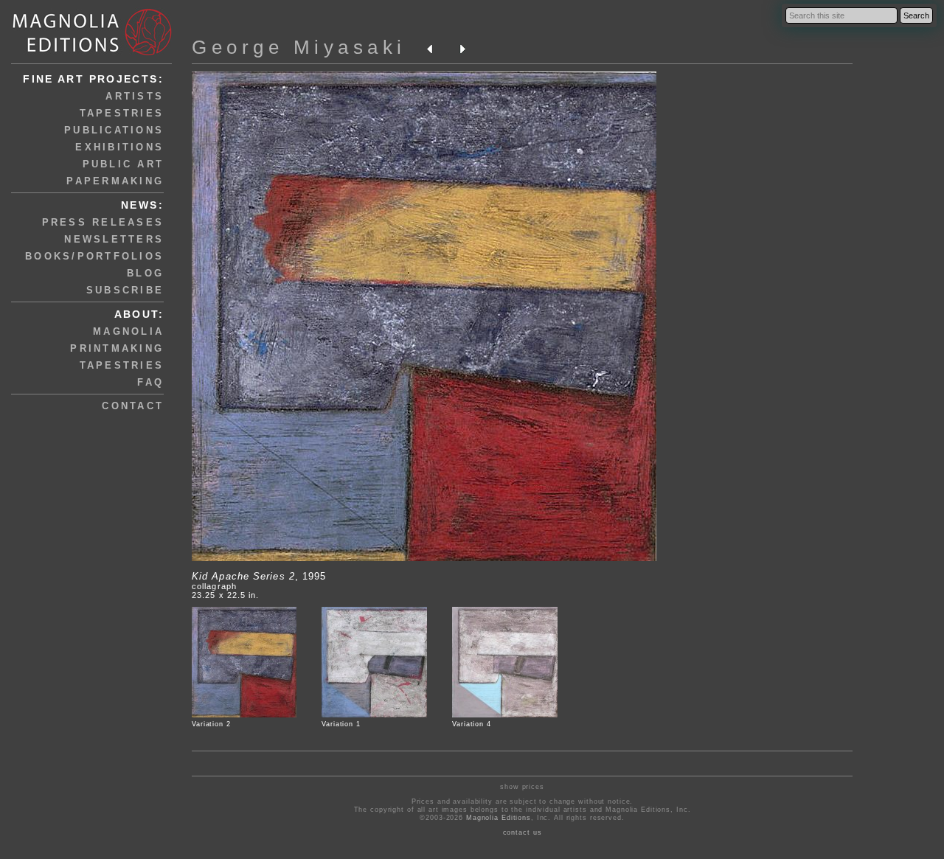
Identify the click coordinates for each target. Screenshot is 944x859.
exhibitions (119, 147)
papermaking (115, 181)
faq (150, 382)
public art (123, 164)
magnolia (128, 331)
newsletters (114, 239)
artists (134, 96)
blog (145, 273)
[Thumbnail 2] (374, 715)
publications (114, 130)
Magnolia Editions (498, 817)
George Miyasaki (299, 47)
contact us (522, 832)
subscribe (125, 290)
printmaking (117, 348)
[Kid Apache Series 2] (424, 558)
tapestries (122, 113)
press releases (103, 222)
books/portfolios (94, 256)
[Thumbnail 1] (244, 715)
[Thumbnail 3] (505, 715)
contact (133, 405)
